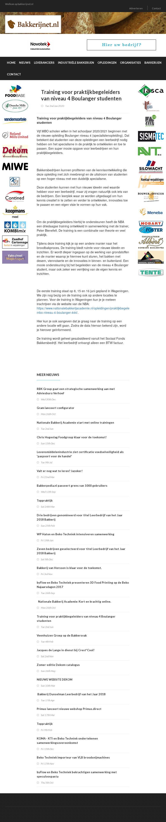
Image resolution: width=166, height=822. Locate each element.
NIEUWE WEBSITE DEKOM (55, 679)
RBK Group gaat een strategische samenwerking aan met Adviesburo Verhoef (76, 391)
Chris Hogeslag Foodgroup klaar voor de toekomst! (72, 437)
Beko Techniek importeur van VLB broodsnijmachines (73, 757)
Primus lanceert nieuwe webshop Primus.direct (69, 709)
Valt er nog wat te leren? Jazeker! (60, 471)
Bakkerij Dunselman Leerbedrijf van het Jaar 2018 (71, 694)
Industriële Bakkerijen (76, 62)
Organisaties (130, 62)
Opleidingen (107, 62)
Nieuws (24, 62)
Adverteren (136, 8)
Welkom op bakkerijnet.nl (19, 4)
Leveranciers (44, 62)
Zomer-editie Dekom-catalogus (58, 665)
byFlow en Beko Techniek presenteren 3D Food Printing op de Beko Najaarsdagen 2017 (83, 585)
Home (11, 62)
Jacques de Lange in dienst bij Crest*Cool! (65, 650)
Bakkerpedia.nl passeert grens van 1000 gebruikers (72, 485)
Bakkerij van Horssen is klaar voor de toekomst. (69, 568)
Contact (156, 8)
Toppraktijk (45, 500)
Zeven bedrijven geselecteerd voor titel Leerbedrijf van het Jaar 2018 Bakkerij (81, 551)
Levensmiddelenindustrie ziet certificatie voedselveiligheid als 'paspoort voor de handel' (80, 454)
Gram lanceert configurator (55, 408)
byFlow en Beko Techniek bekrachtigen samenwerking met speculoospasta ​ (77, 774)
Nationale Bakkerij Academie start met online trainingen (75, 422)
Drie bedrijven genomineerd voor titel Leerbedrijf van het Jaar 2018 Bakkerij (80, 517)
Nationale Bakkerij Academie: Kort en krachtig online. (74, 601)
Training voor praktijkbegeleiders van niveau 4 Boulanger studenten (76, 618)
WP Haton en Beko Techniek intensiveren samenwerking (75, 534)
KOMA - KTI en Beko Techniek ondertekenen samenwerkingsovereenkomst (67, 740)
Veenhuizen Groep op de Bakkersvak (62, 635)
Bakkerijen (152, 62)
